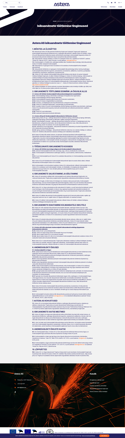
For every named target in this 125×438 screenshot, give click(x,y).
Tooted (5, 7)
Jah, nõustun (104, 435)
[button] (120, 2)
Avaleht (54, 21)
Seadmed (20, 7)
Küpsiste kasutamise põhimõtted (98, 385)
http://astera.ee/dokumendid (40, 84)
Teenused (12, 7)
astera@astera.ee (71, 60)
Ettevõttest (112, 7)
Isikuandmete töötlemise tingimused (99, 388)
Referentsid (104, 7)
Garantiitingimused (94, 383)
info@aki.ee (82, 338)
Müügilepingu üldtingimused (97, 380)
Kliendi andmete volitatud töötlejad (98, 391)
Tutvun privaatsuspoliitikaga (88, 435)
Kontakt (120, 7)
